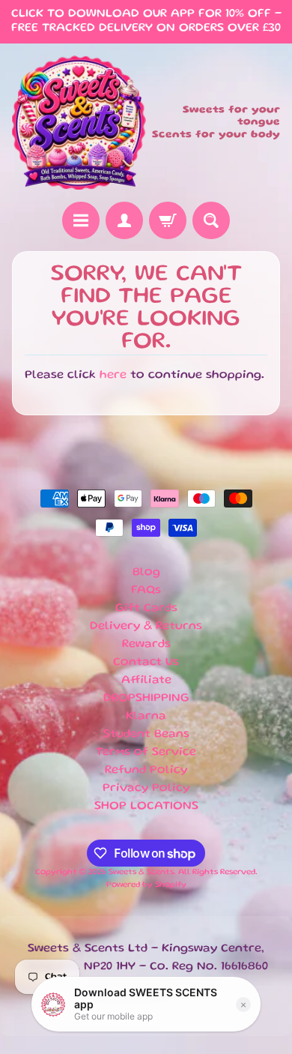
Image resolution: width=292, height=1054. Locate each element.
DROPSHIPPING (146, 698)
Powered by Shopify (146, 885)
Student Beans (146, 734)
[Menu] (81, 220)
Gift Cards (146, 608)
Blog (146, 572)
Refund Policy (146, 770)
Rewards (146, 644)
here (113, 375)
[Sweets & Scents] (79, 122)
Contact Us (146, 662)
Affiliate (146, 680)
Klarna (146, 716)
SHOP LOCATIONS (146, 806)
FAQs (146, 590)
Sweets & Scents (141, 872)
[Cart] (167, 220)
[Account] (124, 220)
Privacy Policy (146, 788)
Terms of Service (146, 752)
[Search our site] (211, 220)
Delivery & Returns (146, 626)
